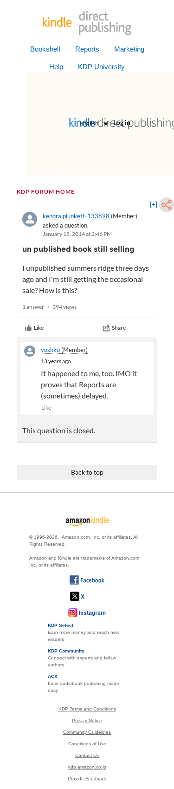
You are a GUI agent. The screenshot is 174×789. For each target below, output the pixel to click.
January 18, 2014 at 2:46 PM (77, 233)
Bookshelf (45, 49)
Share (119, 327)
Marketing (129, 49)
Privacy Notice (87, 720)
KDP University (101, 67)
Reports (87, 49)
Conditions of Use (87, 743)
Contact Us (87, 755)
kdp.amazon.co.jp (87, 766)
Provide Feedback (87, 778)
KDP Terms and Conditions (87, 708)
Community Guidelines (87, 732)
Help (56, 67)
